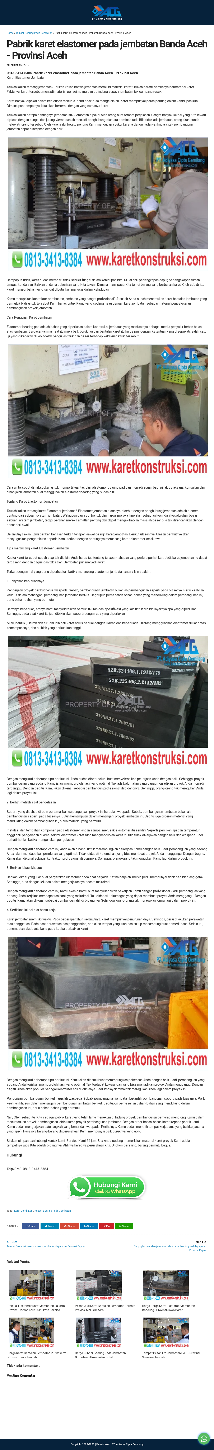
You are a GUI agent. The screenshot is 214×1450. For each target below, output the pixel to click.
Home (10, 33)
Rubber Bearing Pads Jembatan (34, 33)
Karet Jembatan (23, 1210)
